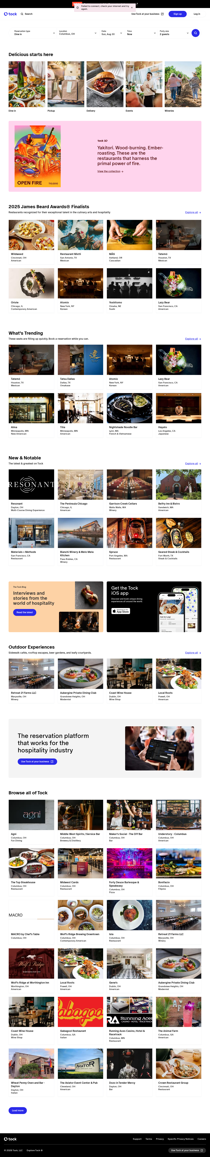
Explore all (191, 212)
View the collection (108, 171)
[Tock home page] (10, 14)
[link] (31, 242)
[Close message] (132, 8)
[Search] (196, 33)
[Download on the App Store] (130, 611)
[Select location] (95, 33)
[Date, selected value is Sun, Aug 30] (121, 33)
